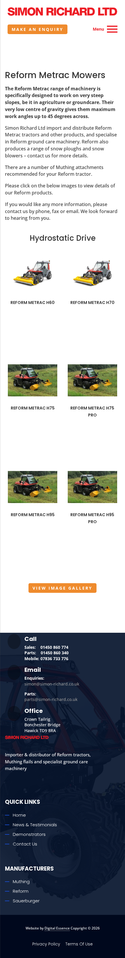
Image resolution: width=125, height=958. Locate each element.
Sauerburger (26, 901)
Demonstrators (29, 834)
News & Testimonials (35, 825)
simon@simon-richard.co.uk (51, 684)
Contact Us (25, 844)
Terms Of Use (79, 944)
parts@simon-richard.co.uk (51, 699)
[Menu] (112, 29)
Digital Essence (57, 928)
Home (19, 815)
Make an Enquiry (37, 29)
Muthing (21, 881)
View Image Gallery (62, 588)
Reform (20, 891)
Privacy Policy (46, 944)
